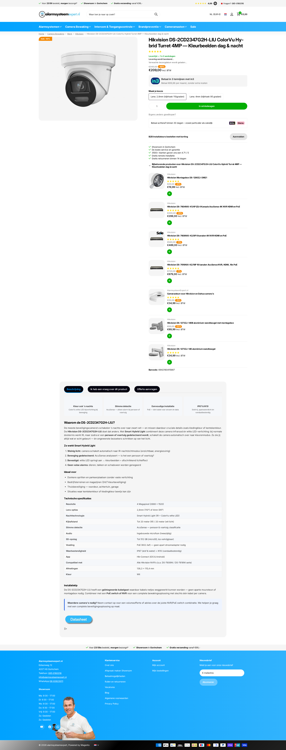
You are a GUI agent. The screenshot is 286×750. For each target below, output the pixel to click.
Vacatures (110, 687)
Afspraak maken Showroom (118, 670)
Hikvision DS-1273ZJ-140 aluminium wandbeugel (191, 349)
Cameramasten (174, 26)
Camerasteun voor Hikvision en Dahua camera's (190, 293)
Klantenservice (112, 660)
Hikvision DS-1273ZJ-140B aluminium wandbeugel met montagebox (200, 323)
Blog (107, 692)
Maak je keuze (156, 91)
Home (41, 34)
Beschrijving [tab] (74, 389)
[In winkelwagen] (169, 193)
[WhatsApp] (57, 727)
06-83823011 (56, 681)
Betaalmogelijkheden (115, 676)
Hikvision (79, 34)
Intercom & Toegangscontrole (113, 26)
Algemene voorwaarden (116, 698)
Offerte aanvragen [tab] (147, 389)
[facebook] (49, 727)
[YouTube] (41, 727)
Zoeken (156, 14)
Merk (69, 34)
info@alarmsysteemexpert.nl (53, 677)
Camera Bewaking (76, 26)
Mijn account (158, 665)
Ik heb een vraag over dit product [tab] (108, 389)
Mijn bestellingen (160, 670)
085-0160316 (238, 3)
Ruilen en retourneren (115, 681)
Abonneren (208, 682)
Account (156, 660)
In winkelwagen (207, 106)
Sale (193, 26)
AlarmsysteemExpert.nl (177, 290)
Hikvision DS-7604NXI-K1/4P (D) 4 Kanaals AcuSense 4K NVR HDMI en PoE (203, 206)
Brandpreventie (149, 26)
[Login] (231, 14)
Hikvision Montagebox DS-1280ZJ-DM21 (187, 177)
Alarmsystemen (49, 26)
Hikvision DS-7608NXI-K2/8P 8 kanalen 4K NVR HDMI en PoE (197, 235)
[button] (155, 51)
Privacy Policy (112, 703)
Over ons (109, 665)
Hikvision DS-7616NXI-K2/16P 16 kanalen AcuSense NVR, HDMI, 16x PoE (202, 264)
